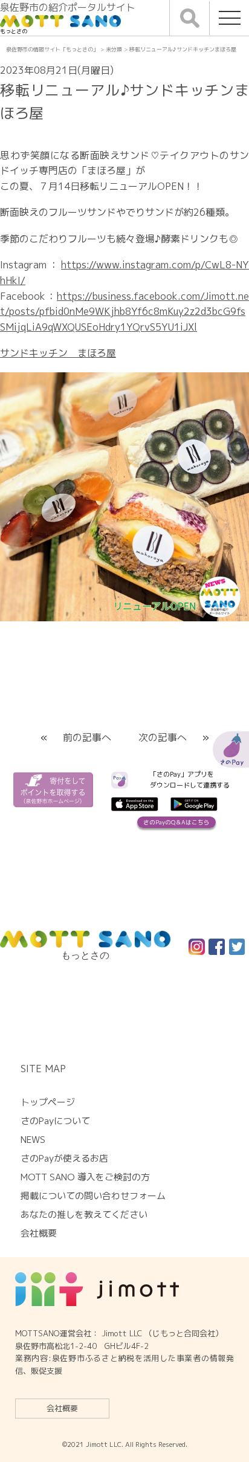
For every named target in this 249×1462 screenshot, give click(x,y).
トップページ (48, 1102)
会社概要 (62, 1408)
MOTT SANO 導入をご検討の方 (85, 1177)
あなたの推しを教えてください (84, 1214)
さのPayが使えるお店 (64, 1158)
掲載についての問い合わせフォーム (93, 1195)
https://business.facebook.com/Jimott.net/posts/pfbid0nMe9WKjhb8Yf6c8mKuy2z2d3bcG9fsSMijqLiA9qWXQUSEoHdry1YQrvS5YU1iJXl (124, 311)
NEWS (33, 1139)
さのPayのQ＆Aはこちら (176, 822)
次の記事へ (162, 737)
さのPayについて (55, 1120)
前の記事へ (87, 737)
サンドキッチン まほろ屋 (58, 353)
